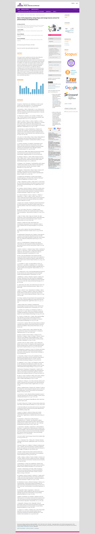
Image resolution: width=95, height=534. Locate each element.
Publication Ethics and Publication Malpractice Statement (31, 11)
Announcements (35, 9)
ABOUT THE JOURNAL (21, 528)
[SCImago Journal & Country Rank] (71, 111)
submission (48, 11)
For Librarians (67, 44)
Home (18, 9)
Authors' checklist (68, 103)
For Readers (67, 41)
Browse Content (25, 9)
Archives (22, 14)
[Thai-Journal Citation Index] (71, 83)
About (54, 11)
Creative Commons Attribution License (56, 101)
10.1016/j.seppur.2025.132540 (53, 149)
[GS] (71, 89)
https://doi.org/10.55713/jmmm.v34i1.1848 (26, 44)
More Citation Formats (54, 57)
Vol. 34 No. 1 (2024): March (30, 14)
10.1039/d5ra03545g (52, 156)
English (66, 17)
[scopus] (71, 56)
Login (77, 3)
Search (75, 9)
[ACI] (71, 75)
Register (73, 3)
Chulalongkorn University (28, 526)
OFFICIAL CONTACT (30, 528)
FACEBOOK (37, 528)
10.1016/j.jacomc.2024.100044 (53, 168)
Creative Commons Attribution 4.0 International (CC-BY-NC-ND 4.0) (47, 525)
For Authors (67, 43)
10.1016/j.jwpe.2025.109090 (53, 139)
